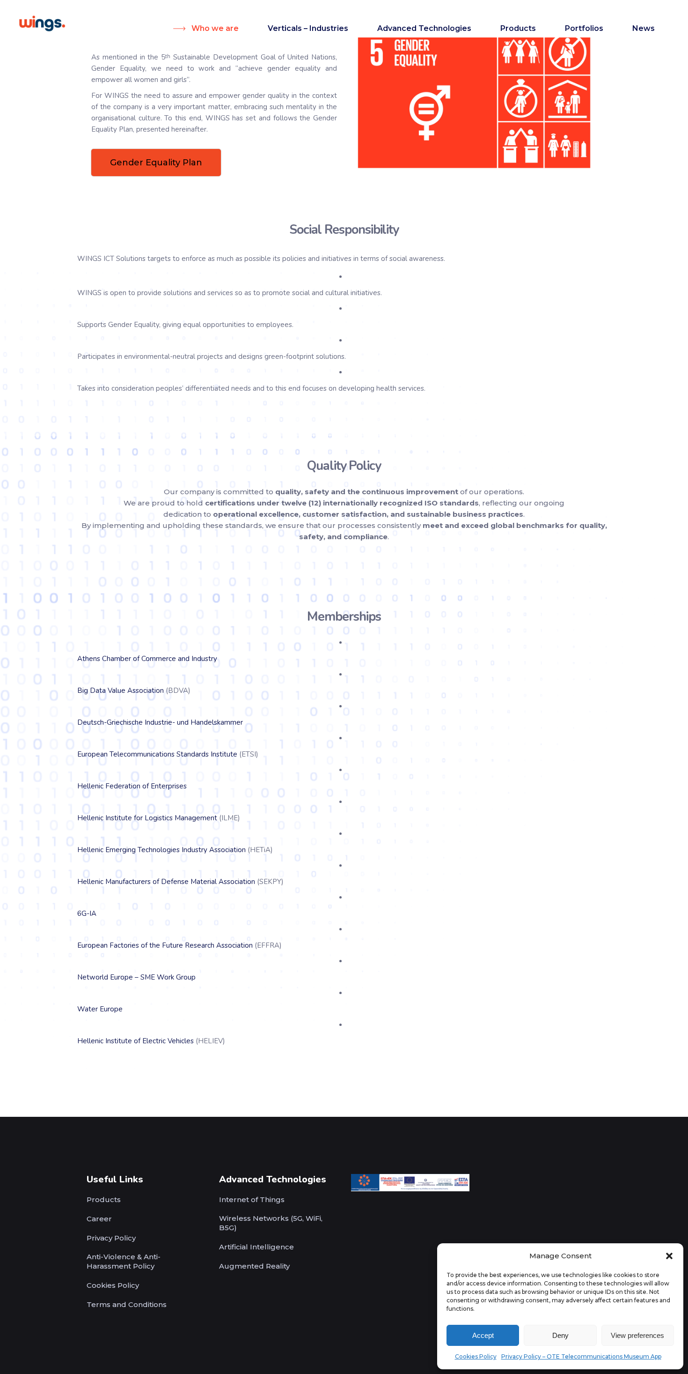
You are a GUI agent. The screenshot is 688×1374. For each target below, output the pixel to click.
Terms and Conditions (127, 1304)
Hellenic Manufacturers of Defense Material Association (166, 881)
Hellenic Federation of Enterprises (132, 786)
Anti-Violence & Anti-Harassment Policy (124, 1261)
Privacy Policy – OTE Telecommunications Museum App (581, 1356)
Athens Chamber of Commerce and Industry (147, 658)
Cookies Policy (476, 1356)
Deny (560, 1335)
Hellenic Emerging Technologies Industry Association (161, 849)
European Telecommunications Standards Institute (157, 754)
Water (87, 1009)
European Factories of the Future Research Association (165, 945)
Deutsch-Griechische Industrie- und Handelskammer (160, 722)
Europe (111, 1009)
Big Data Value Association (120, 690)
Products (104, 1199)
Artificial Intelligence (256, 1246)
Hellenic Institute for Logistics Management (147, 818)
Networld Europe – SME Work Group (136, 977)
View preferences (637, 1335)
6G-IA (86, 913)
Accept (483, 1335)
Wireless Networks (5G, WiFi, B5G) (270, 1223)
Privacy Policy (111, 1237)
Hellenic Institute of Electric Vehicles (135, 1041)
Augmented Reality (254, 1266)
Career (99, 1218)
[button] (669, 1256)
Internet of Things (252, 1199)
